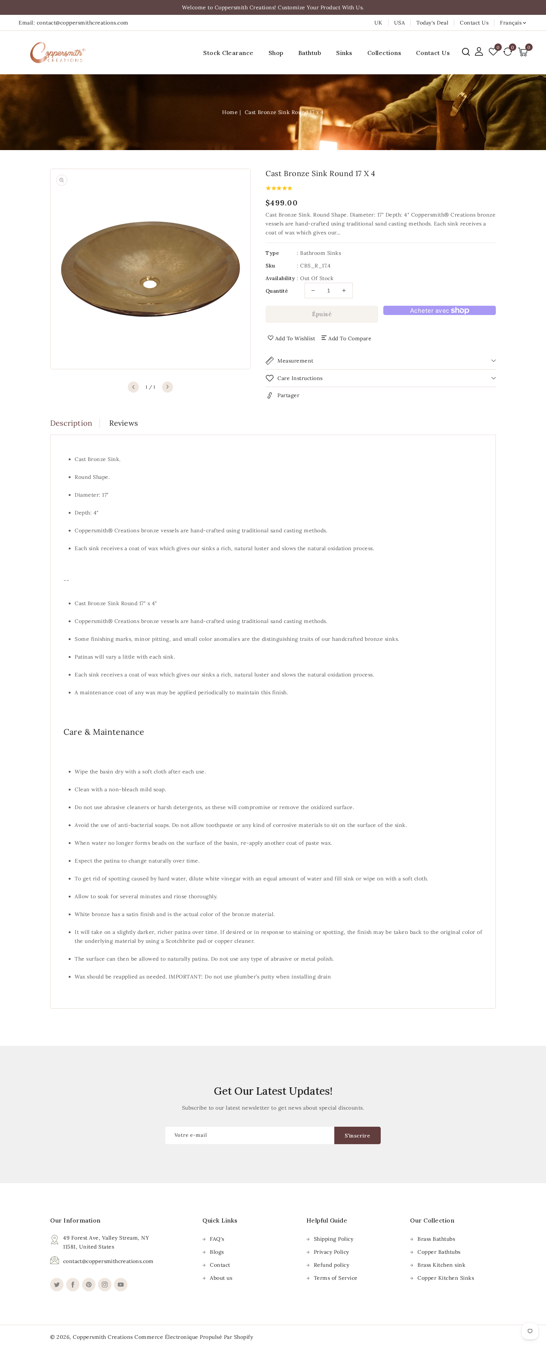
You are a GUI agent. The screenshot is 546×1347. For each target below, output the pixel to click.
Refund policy (332, 1265)
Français (510, 22)
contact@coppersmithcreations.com (108, 1261)
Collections (384, 52)
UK (378, 22)
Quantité (277, 291)
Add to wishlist (295, 338)
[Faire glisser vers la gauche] (133, 387)
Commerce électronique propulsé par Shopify (193, 1337)
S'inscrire (357, 1135)
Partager (288, 395)
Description (71, 423)
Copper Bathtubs (439, 1252)
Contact (220, 1265)
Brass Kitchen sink (441, 1265)
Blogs (217, 1252)
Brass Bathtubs (436, 1239)
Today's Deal (432, 22)
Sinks (344, 52)
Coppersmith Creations (103, 1337)
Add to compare (349, 338)
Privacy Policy (331, 1252)
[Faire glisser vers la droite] (167, 387)
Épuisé (322, 314)
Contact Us (474, 22)
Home (230, 112)
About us (221, 1278)
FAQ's (217, 1239)
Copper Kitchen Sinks (445, 1278)
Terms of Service (336, 1278)
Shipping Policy (334, 1239)
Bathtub (310, 52)
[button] (466, 52)
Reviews (123, 423)
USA (399, 22)
